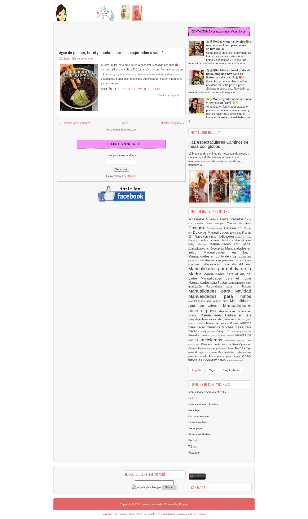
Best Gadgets (200, 514)
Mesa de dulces (218, 323)
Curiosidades (215, 228)
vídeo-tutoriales (214, 360)
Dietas (247, 228)
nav (200, 331)
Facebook (128, 89)
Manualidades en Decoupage (206, 248)
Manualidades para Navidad (219, 291)
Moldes (235, 323)
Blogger (183, 504)
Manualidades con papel (230, 244)
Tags (212, 370)
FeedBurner (129, 176)
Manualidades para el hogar (226, 278)
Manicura (228, 240)
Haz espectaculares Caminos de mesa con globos (218, 144)
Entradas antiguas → (171, 123)
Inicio (125, 123)
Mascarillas (210, 319)
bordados (237, 219)
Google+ (157, 89)
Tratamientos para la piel (225, 356)
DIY (190, 233)
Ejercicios (236, 232)
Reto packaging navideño (214, 348)
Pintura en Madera (199, 434)
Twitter (143, 89)
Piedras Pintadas (226, 335)
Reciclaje (193, 410)
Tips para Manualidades (220, 352)
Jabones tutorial (243, 237)
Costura (197, 227)
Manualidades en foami (227, 252)
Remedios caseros (236, 340)
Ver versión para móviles (121, 129)
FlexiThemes (119, 514)
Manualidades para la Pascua (228, 286)
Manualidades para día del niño (227, 264)
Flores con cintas (206, 236)
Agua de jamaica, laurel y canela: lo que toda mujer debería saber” (111, 52)
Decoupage (195, 428)
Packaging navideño (241, 331)
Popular (196, 370)
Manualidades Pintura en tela (226, 315)
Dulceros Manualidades (211, 232)
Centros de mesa (239, 223)
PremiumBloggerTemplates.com (174, 514)
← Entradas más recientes (74, 123)
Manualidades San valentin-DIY (207, 392)
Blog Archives (231, 370)
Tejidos (192, 446)
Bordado (193, 440)
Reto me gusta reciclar (216, 344)
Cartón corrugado (216, 223)
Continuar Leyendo (169, 95)
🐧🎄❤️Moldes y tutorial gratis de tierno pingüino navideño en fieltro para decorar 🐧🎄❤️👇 (228, 74)
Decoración (233, 228)
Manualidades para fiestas (208, 282)
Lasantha (151, 514)
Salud (66, 58)
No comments (84, 58)
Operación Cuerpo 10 (217, 331)
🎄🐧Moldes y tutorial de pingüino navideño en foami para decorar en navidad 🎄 (228, 45)
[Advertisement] (90, 34)
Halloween (226, 236)
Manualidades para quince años (209, 301)
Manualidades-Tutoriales (203, 404)
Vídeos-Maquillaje (235, 360)
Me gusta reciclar (229, 319)
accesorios (197, 219)
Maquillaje (195, 319)
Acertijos (211, 219)
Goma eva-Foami (198, 416)
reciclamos (213, 339)
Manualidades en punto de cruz (213, 256)
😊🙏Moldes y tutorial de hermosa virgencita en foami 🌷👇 (228, 101)
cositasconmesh (152, 504)
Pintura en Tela (197, 422)
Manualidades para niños (219, 296)
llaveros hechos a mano (205, 240)
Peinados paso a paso (202, 335)
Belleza (223, 219)
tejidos (240, 348)
